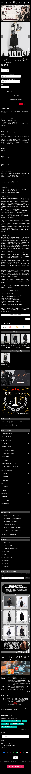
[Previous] (2, 36)
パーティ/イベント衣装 (7, 507)
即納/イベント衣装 (6, 440)
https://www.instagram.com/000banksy (11, 295)
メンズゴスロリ (5, 486)
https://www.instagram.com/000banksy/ (11, 192)
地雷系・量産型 (5, 456)
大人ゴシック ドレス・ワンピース (10, 466)
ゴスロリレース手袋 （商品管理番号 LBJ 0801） (12, 79)
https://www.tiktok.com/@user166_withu (11, 304)
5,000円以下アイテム (7, 446)
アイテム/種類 (5, 460)
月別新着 (4, 490)
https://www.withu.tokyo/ (7, 182)
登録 (27, 577)
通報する (27, 318)
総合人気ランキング (6, 436)
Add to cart (16, 95)
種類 (2, 68)
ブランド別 (4, 473)
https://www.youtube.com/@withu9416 (11, 301)
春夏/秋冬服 (4, 497)
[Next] (29, 36)
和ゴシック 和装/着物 (7, 470)
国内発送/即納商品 (6, 503)
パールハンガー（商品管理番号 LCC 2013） (11, 74)
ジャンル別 (4, 443)
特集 (3, 483)
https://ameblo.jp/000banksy (8, 298)
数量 (2, 84)
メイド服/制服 (5, 476)
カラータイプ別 (5, 500)
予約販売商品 (5, 480)
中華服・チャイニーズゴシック (9, 463)
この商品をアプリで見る (15, 314)
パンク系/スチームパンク (8, 453)
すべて (4, 327)
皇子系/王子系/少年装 (7, 433)
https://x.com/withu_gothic (8, 292)
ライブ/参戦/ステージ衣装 (8, 450)
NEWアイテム (5, 493)
